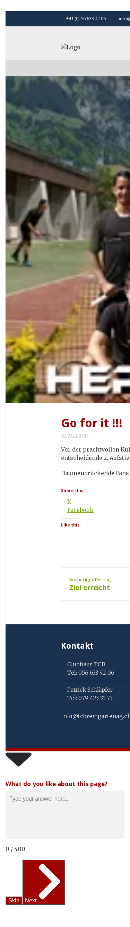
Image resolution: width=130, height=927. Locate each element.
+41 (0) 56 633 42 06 (85, 18)
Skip (13, 900)
